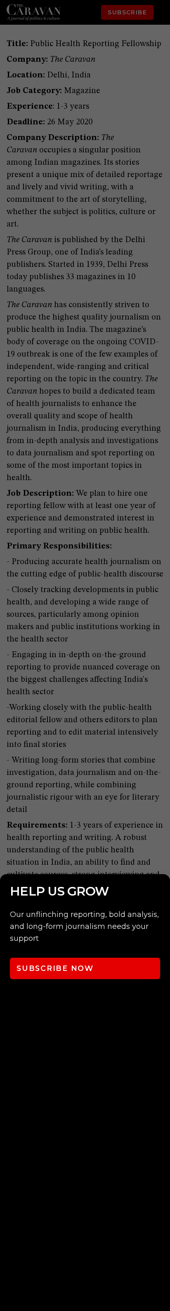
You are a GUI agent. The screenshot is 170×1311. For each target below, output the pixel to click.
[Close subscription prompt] (161, 891)
